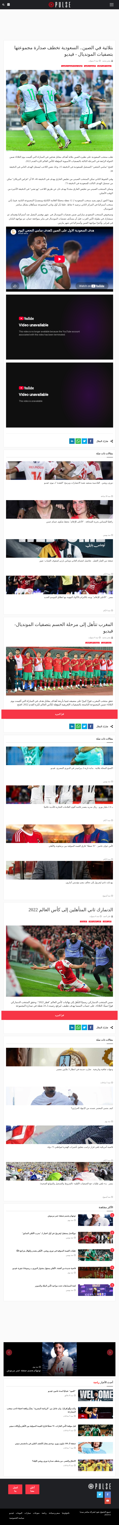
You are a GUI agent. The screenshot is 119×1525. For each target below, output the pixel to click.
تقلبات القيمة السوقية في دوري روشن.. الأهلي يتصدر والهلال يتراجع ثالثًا (46, 1251)
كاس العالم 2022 (94, 921)
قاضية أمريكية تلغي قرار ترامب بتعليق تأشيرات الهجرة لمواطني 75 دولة (80, 1147)
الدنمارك (83, 921)
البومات (19, 1513)
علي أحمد (106, 916)
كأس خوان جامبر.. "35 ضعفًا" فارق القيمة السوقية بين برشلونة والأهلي (81, 846)
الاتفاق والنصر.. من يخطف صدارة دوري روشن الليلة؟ (54, 1461)
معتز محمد (106, 61)
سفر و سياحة (54, 1513)
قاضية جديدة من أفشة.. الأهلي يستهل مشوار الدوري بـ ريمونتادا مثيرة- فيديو (44, 1268)
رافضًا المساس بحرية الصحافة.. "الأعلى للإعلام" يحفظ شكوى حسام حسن (79, 522)
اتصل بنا (15, 1489)
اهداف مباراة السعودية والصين (72, 66)
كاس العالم (107, 921)
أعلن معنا (32, 1489)
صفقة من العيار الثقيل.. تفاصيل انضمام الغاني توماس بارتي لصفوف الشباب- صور (76, 561)
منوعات (36, 1513)
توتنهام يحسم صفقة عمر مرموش (62, 1216)
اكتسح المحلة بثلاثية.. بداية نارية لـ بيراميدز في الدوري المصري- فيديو (82, 768)
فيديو (11, 1513)
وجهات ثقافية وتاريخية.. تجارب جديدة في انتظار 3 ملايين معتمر (84, 1069)
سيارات (27, 1513)
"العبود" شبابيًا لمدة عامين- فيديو (62, 1391)
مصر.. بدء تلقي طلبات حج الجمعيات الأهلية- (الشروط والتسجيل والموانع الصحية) (76, 1183)
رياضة (44, 1513)
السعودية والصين (90, 66)
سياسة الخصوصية (16, 1518)
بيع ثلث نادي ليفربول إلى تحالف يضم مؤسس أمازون (89, 882)
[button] (90, 441)
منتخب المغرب (106, 643)
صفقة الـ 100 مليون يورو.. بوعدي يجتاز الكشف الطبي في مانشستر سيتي (45, 1443)
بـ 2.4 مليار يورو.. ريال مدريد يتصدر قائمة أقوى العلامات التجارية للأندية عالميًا (78, 807)
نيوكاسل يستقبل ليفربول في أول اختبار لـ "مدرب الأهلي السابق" (49, 1233)
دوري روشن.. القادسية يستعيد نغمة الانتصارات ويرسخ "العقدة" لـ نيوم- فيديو (78, 483)
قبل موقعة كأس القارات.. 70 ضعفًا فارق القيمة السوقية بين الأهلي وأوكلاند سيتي (42, 1426)
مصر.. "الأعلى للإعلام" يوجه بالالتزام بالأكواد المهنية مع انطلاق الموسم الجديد (78, 597)
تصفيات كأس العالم (104, 66)
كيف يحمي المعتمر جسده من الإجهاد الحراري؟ (92, 1108)
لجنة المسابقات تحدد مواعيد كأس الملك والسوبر (55, 1286)
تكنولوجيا (66, 1513)
